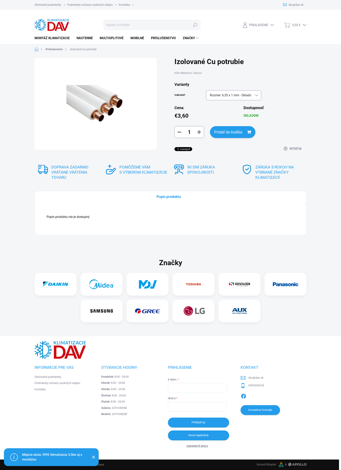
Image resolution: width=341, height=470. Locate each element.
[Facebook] (243, 395)
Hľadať (195, 24)
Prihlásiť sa (198, 422)
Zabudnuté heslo (197, 446)
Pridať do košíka (228, 132)
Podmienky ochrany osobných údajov (90, 4)
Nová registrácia (198, 435)
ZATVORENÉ (114, 407)
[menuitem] (54, 38)
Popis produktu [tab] (168, 197)
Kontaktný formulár (260, 409)
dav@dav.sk (255, 377)
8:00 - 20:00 (115, 376)
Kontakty (124, 4)
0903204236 (256, 385)
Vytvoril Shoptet (266, 464)
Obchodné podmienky (48, 4)
